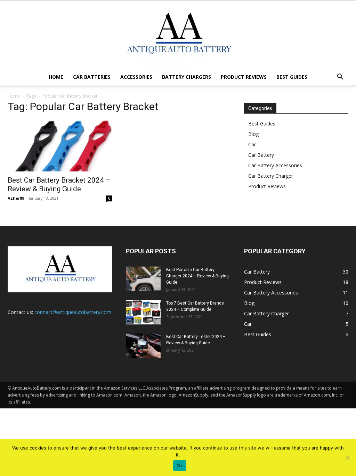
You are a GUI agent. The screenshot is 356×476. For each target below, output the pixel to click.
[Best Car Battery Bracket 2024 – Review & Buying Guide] (60, 145)
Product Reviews (244, 77)
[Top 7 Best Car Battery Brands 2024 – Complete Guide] (143, 312)
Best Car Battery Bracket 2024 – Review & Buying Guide (59, 184)
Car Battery (261, 155)
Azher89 (16, 198)
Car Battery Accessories (275, 165)
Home (56, 77)
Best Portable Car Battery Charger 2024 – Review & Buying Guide (197, 276)
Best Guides (291, 77)
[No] (347, 457)
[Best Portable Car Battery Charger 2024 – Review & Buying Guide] (143, 279)
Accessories (136, 77)
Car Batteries (92, 77)
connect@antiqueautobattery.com (72, 312)
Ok (180, 465)
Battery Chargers (186, 77)
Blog (253, 134)
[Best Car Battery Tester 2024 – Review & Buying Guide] (143, 345)
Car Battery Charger (270, 175)
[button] (340, 77)
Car (252, 144)
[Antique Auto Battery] (178, 35)
